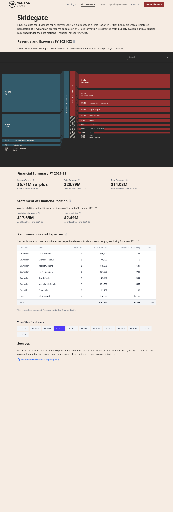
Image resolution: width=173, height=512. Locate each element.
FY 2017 (121, 328)
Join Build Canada (154, 4)
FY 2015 (145, 328)
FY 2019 (96, 328)
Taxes (102, 4)
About (134, 4)
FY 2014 (22, 334)
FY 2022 (59, 328)
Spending (69, 4)
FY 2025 (22, 328)
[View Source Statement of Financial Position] (70, 201)
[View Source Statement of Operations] (74, 41)
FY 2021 (72, 328)
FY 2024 (35, 328)
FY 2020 (84, 328)
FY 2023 (47, 328)
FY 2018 (109, 328)
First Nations (87, 4)
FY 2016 (133, 328)
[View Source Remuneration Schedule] (66, 234)
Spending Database (118, 4)
